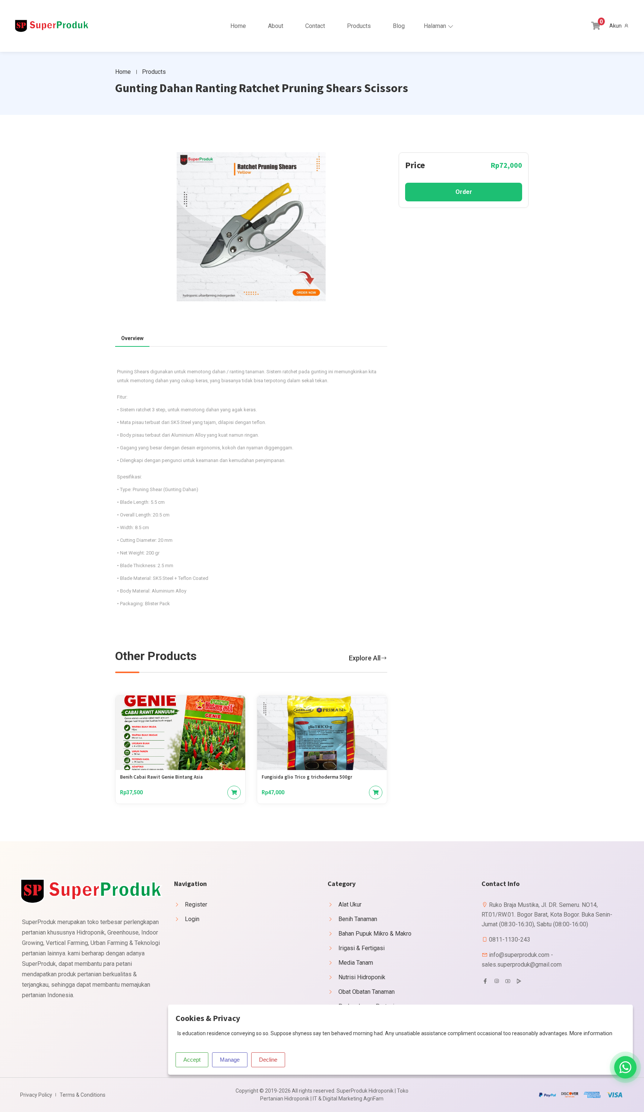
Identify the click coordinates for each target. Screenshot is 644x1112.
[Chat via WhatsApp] (625, 1067)
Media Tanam (355, 962)
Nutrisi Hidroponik (361, 977)
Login (192, 919)
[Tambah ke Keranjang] (234, 792)
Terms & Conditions (82, 1095)
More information (590, 1033)
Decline (268, 1059)
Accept (192, 1059)
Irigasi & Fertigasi (361, 948)
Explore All (365, 658)
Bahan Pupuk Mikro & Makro (374, 933)
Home (238, 25)
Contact (315, 25)
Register (196, 904)
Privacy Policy (36, 1095)
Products (359, 25)
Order (463, 191)
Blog (399, 25)
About (275, 25)
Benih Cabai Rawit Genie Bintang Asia (161, 777)
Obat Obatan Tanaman (366, 991)
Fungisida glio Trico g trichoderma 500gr (307, 777)
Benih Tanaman (357, 919)
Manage (230, 1059)
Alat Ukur (350, 904)
